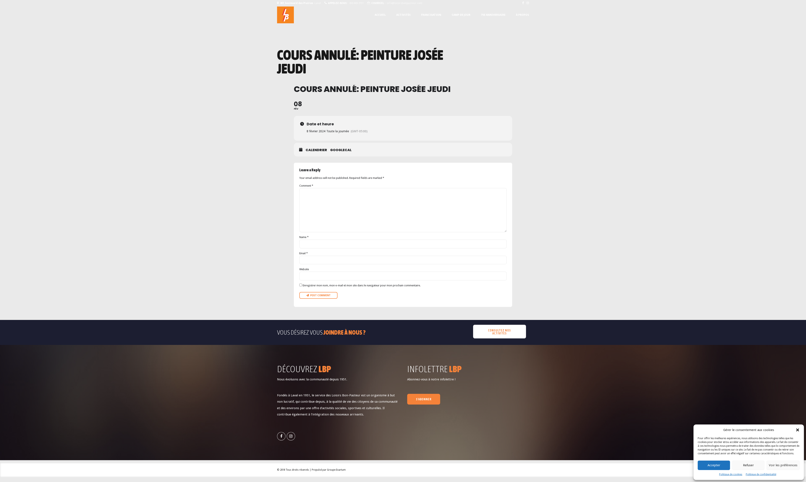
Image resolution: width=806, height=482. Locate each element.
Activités (403, 14)
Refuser (748, 465)
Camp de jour (461, 14)
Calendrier (316, 150)
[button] (798, 430)
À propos (522, 14)
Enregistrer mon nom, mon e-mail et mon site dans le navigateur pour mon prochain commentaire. (362, 285)
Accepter (714, 465)
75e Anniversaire (493, 14)
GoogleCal (341, 150)
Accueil (380, 14)
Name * (304, 237)
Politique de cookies (730, 474)
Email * (303, 253)
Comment (306, 185)
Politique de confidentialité (761, 474)
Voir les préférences (783, 465)
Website (304, 269)
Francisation (431, 14)
